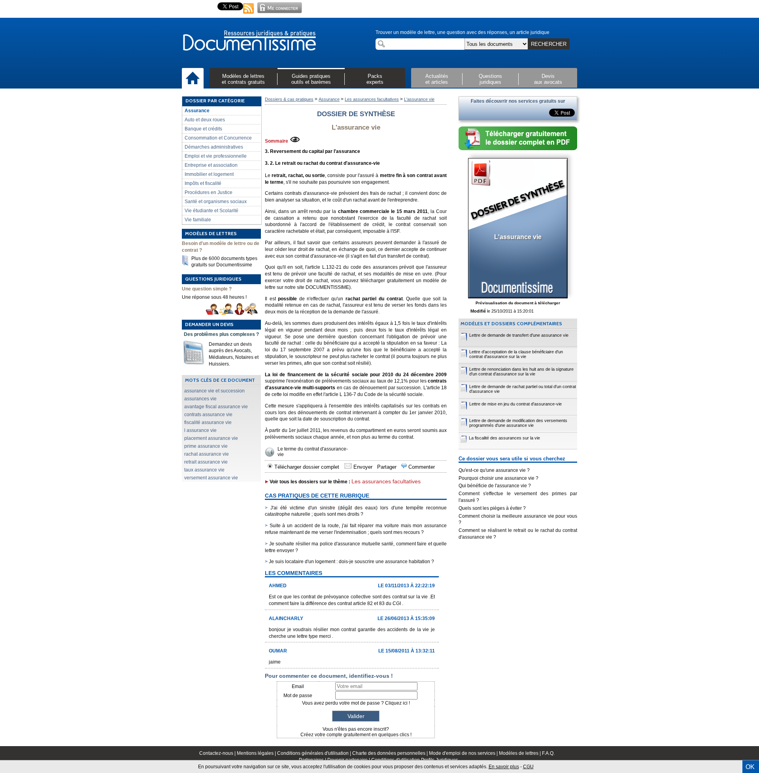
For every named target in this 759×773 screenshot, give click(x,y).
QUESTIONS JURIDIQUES (213, 279)
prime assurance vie (206, 446)
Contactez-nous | (218, 753)
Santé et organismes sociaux (216, 201)
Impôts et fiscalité (203, 183)
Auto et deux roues (205, 120)
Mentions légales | (257, 753)
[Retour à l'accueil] (249, 41)
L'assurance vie (419, 99)
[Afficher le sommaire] (294, 141)
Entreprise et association (211, 165)
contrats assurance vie (208, 414)
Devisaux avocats (548, 79)
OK (750, 767)
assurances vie (200, 399)
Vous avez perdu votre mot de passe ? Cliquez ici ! (356, 703)
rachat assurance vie (206, 454)
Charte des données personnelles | (390, 753)
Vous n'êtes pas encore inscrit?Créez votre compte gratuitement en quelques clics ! (356, 731)
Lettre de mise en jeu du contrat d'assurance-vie (515, 404)
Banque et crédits (203, 129)
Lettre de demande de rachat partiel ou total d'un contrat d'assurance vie (522, 389)
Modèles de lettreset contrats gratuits (243, 79)
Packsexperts (374, 79)
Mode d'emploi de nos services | (464, 753)
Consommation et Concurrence (218, 138)
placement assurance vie (211, 438)
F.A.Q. (548, 753)
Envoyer (362, 467)
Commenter (421, 467)
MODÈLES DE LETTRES (211, 233)
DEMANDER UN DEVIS (209, 324)
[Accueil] (193, 78)
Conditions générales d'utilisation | (314, 753)
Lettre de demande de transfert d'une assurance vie (518, 335)
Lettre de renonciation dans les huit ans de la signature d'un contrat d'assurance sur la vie (521, 371)
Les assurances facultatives (372, 99)
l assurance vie (200, 430)
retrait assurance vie (206, 462)
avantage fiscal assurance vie (216, 406)
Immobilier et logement (209, 174)
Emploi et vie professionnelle (216, 156)
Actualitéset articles (436, 79)
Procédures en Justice (208, 192)
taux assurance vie (204, 470)
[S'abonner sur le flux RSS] (248, 14)
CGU (528, 766)
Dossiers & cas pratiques (289, 99)
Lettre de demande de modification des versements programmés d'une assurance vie (518, 423)
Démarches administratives (214, 147)
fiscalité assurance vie (208, 422)
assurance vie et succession (214, 391)
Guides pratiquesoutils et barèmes (311, 79)
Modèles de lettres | (520, 753)
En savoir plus (504, 766)
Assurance (197, 110)
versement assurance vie (211, 478)
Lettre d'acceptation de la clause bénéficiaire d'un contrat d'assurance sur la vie (516, 354)
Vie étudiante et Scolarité (211, 210)
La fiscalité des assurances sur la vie (504, 438)
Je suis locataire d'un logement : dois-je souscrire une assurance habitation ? (349, 561)
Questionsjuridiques (490, 79)
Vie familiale (198, 219)
